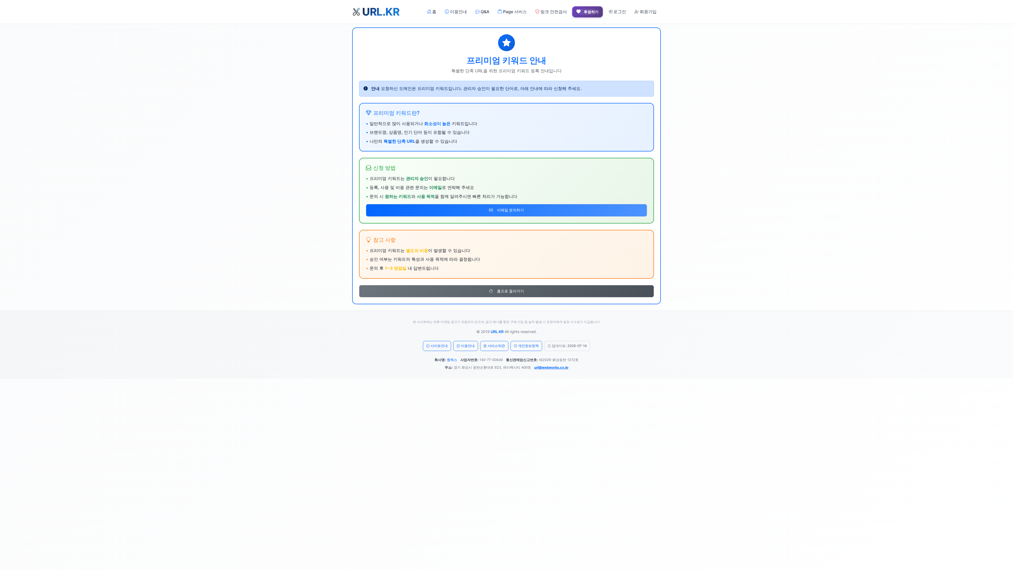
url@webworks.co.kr (551, 367)
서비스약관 (496, 346)
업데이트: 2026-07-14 (569, 346)
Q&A (484, 11)
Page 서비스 (514, 11)
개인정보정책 (528, 346)
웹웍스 (452, 360)
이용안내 (458, 11)
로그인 (619, 11)
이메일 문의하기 (510, 210)
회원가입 (648, 11)
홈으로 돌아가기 (510, 291)
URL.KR (497, 331)
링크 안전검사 (553, 11)
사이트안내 (439, 346)
